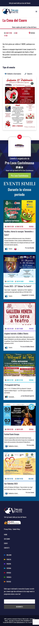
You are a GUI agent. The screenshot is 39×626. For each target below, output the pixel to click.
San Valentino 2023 (11, 483)
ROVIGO (9, 573)
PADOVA (9, 564)
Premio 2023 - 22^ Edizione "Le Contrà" (17, 286)
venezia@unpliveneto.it (19, 622)
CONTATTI (6, 548)
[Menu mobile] (36, 11)
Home (13, 27)
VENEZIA (9, 559)
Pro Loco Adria (30, 445)
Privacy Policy (8, 529)
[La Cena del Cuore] (19, 103)
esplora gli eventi (21, 27)
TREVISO (8, 582)
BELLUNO (9, 555)
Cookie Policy (16, 529)
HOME (5, 534)
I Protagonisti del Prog (12, 384)
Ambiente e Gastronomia (14, 74)
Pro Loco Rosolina (29, 248)
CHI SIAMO (7, 539)
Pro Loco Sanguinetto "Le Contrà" (25, 295)
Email (5, 598)
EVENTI (6, 543)
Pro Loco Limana (30, 492)
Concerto (29, 74)
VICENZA (9, 577)
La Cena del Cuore (31, 27)
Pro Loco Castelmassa (19, 162)
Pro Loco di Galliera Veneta (27, 346)
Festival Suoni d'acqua (11, 434)
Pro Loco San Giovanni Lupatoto (26, 396)
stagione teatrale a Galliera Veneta (16, 333)
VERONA (9, 568)
